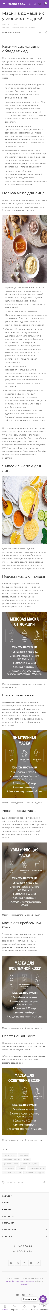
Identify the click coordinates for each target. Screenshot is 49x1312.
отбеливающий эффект (34, 1172)
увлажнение (9, 1168)
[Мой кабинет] (39, 4)
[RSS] (40, 32)
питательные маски (37, 1168)
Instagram (18, 1263)
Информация (9, 1230)
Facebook (11, 1263)
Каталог (7, 1196)
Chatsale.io (43, 1304)
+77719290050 (25, 1246)
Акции (6, 1203)
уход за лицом (9, 1155)
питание (21, 1168)
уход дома (23, 1155)
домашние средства (12, 1159)
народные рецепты (29, 1164)
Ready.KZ (24, 1284)
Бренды (6, 1209)
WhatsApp (31, 1263)
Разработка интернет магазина (20, 1281)
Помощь (7, 1236)
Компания (8, 1223)
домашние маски (11, 1164)
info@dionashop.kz (26, 1251)
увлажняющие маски (12, 1172)
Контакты (7, 1216)
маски (26, 1159)
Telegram (24, 1263)
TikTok (38, 1263)
